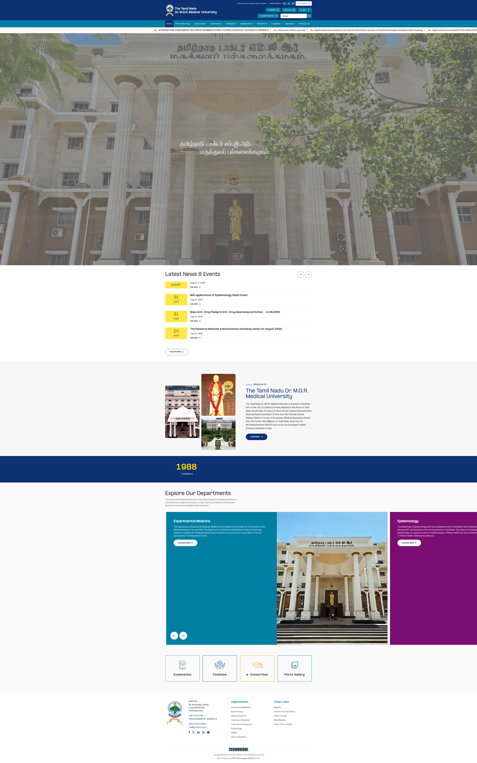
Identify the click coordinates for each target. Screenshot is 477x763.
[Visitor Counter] (238, 749)
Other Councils (280, 716)
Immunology (236, 728)
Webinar (277, 707)
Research (262, 24)
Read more (194, 291)
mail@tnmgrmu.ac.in (198, 727)
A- (284, 3)
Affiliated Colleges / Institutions (251, 3)
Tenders (272, 10)
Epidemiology (237, 711)
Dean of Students (238, 737)
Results (288, 10)
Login (303, 10)
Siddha (234, 732)
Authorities (200, 24)
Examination (246, 24)
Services (289, 24)
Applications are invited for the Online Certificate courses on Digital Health (244, 30)
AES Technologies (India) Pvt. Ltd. (246, 758)
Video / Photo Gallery (283, 724)
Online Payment (267, 16)
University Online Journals (64, 30)
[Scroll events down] (308, 274)
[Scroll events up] (301, 274)
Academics (216, 24)
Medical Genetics (238, 716)
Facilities (276, 24)
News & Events (276, 3)
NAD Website (279, 720)
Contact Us (304, 24)
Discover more (175, 352)
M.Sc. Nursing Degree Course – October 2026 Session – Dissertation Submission (333, 30)
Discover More (184, 543)
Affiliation (231, 24)
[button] (236, 256)
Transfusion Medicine (240, 720)
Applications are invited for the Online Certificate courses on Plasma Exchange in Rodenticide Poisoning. (141, 30)
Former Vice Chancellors (284, 711)
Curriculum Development (241, 724)
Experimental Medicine (241, 707)
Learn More (255, 437)
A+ (293, 3)
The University (182, 24)
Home (169, 24)
